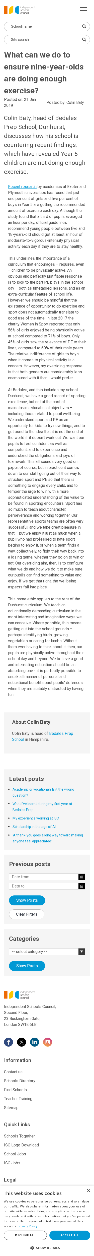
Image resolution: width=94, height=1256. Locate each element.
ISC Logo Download (21, 1145)
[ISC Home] (19, 9)
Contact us (13, 1071)
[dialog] (47, 1221)
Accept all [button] (69, 1235)
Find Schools (15, 1089)
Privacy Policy (27, 1226)
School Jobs (15, 1154)
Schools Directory (19, 1080)
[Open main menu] (83, 9)
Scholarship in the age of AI (34, 827)
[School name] (84, 26)
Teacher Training (18, 1098)
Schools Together (19, 1136)
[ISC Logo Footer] (47, 995)
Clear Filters (26, 914)
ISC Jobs (12, 1163)
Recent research (22, 186)
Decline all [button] (25, 1235)
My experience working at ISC (36, 818)
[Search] (84, 40)
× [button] (88, 1191)
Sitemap (11, 1107)
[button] (47, 1247)
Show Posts (27, 900)
